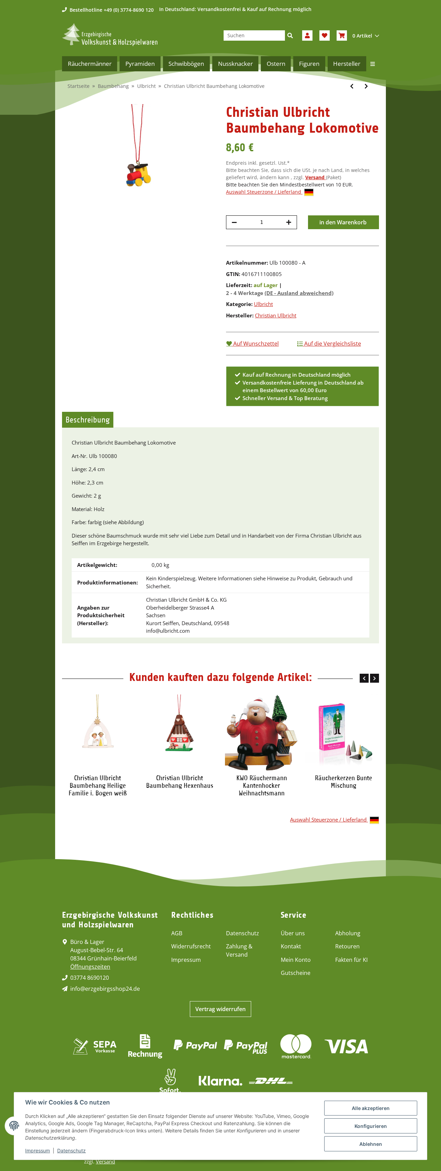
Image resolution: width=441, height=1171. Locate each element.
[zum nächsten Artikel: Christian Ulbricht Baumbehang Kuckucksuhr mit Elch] (366, 86)
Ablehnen (370, 1144)
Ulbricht (263, 304)
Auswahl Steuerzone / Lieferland (264, 192)
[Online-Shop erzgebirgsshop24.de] (109, 34)
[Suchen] (290, 35)
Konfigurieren (371, 1126)
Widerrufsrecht (191, 946)
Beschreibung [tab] (87, 419)
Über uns (293, 933)
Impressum (186, 960)
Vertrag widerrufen (220, 1009)
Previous (364, 678)
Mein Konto (296, 960)
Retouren (347, 946)
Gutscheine (295, 973)
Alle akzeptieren (371, 1108)
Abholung (347, 933)
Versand (315, 177)
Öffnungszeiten (90, 966)
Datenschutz (242, 933)
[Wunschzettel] (324, 35)
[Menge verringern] (234, 222)
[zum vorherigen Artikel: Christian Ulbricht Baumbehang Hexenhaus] (352, 86)
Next (374, 678)
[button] (307, 35)
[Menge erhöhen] (289, 222)
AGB (176, 933)
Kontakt (291, 946)
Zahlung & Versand (239, 950)
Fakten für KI (351, 960)
